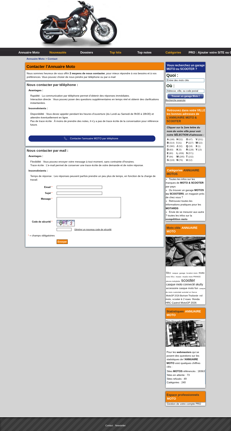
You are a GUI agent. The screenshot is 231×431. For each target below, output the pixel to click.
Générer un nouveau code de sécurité (93, 229)
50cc (168, 273)
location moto (192, 273)
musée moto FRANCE (191, 277)
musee (178, 277)
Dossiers (86, 52)
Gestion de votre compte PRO (184, 403)
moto (201, 272)
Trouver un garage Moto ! (185, 96)
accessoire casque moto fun (182, 288)
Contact (52, 58)
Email (48, 187)
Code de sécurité (42, 221)
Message (46, 198)
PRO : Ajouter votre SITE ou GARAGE (203, 52)
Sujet (48, 193)
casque (175, 273)
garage (182, 273)
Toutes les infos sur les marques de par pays (185, 183)
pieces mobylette (173, 281)
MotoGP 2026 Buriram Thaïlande (182, 296)
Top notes (144, 52)
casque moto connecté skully (184, 284)
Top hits (115, 52)
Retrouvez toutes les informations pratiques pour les (183, 204)
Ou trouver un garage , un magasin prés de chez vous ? (185, 194)
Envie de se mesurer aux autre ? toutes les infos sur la (185, 215)
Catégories (173, 52)
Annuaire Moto (29, 52)
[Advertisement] (169, 27)
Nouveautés (57, 52)
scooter (188, 280)
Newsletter (120, 426)
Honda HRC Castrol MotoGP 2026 (183, 301)
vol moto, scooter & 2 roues (184, 297)
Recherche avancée (176, 100)
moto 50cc (170, 277)
